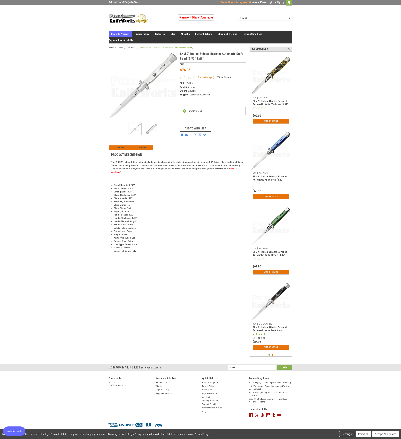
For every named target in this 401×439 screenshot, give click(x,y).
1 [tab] (269, 355)
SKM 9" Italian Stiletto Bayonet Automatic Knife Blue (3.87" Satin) (270, 179)
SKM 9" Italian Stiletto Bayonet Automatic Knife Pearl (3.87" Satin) (166, 48)
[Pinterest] (204, 135)
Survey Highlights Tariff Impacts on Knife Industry (270, 382)
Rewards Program (120, 34)
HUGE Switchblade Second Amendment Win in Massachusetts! (269, 387)
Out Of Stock (271, 121)
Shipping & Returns (227, 34)
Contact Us (159, 34)
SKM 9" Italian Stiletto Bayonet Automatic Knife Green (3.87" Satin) (270, 255)
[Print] (191, 135)
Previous (112, 86)
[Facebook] (182, 135)
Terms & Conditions (252, 34)
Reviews (142, 148)
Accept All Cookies (385, 434)
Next (174, 86)
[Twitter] (195, 135)
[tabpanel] (271, 89)
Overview (120, 148)
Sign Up (280, 2)
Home (111, 48)
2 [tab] (272, 355)
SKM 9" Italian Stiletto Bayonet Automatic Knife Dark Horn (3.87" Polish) (270, 330)
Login (270, 2)
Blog (173, 34)
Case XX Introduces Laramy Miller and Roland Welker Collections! (269, 400)
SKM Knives (131, 48)
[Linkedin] (200, 135)
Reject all (363, 434)
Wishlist (159, 386)
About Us (185, 34)
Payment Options (203, 34)
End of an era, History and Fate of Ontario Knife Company (269, 394)
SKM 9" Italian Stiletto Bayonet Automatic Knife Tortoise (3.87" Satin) (270, 104)
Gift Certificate (259, 2)
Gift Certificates (162, 382)
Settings (347, 434)
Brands (120, 48)
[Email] (186, 135)
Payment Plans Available (121, 40)
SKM (254, 98)
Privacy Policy (142, 34)
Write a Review (224, 77)
